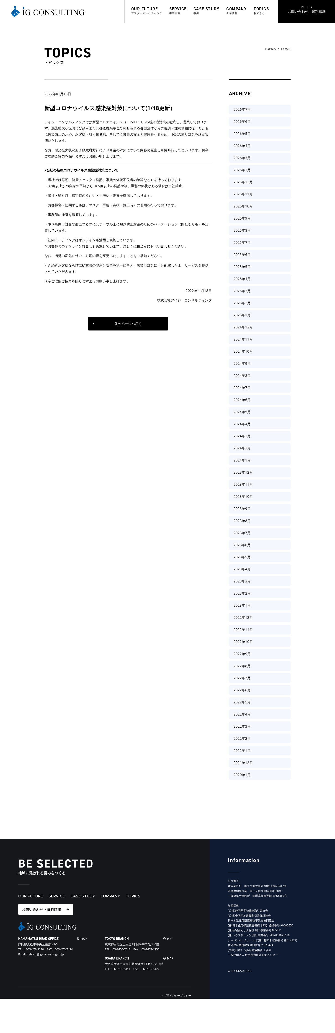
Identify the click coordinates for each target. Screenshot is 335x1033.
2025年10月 (243, 206)
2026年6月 (242, 121)
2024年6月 (242, 399)
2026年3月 (242, 157)
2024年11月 (243, 339)
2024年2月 (242, 448)
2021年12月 (243, 762)
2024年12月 (243, 327)
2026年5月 (242, 133)
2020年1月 (242, 774)
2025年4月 (242, 278)
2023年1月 (242, 605)
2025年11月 (243, 194)
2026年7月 (242, 109)
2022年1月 (242, 750)
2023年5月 (242, 557)
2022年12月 (243, 617)
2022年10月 (243, 641)
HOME (286, 49)
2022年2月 (242, 738)
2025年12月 (243, 182)
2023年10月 (243, 496)
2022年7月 (242, 678)
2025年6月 (242, 254)
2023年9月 (242, 508)
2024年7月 (242, 387)
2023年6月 (242, 545)
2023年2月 (242, 593)
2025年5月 (242, 266)
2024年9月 (242, 363)
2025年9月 (242, 218)
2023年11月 (243, 484)
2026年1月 (242, 170)
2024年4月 (242, 424)
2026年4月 (242, 145)
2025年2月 (242, 303)
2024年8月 (242, 375)
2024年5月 (242, 411)
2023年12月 (243, 472)
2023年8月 (242, 520)
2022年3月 (242, 726)
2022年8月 (242, 665)
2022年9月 (242, 653)
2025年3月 (242, 290)
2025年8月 (242, 230)
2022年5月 (242, 702)
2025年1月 (242, 315)
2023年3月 (242, 581)
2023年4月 (242, 569)
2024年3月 (242, 436)
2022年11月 (243, 629)
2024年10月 (243, 351)
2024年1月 (242, 460)
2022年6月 (242, 690)
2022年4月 (242, 714)
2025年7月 (242, 242)
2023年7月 (242, 532)
